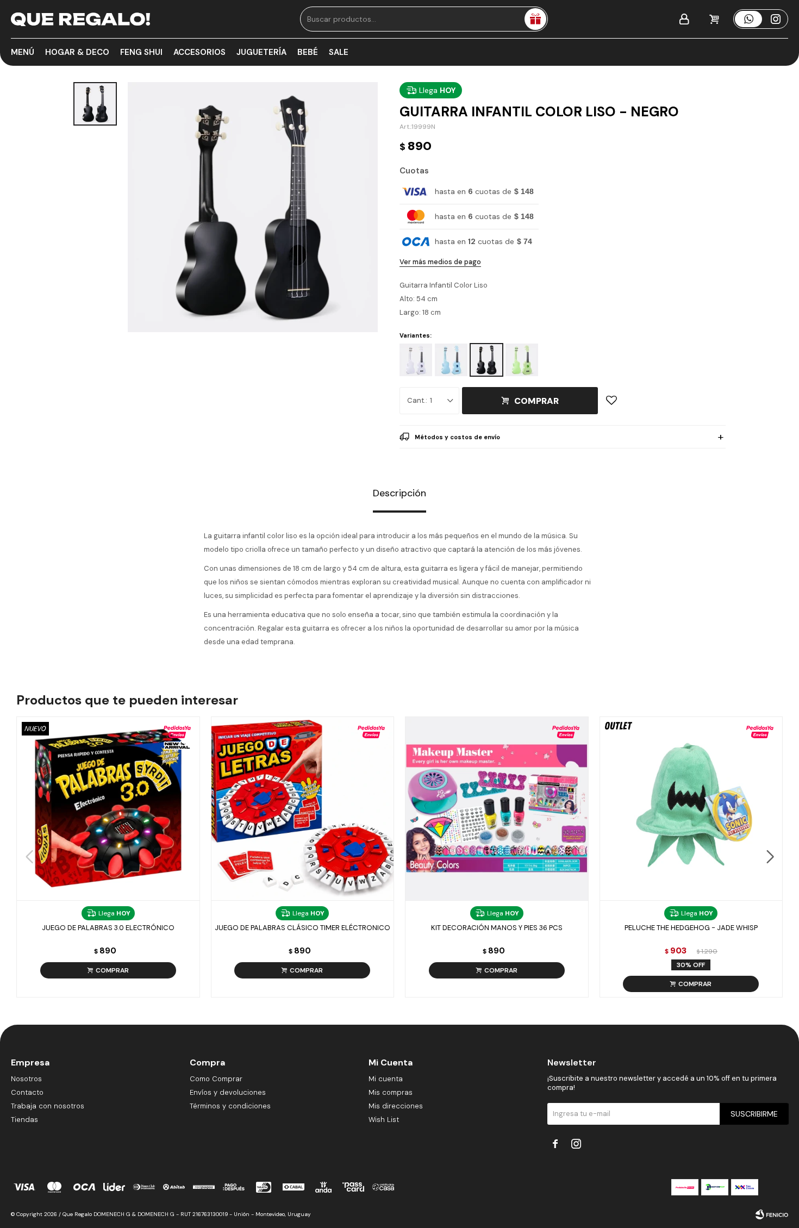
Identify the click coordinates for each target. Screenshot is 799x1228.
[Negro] (486, 360)
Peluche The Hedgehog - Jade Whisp (691, 927)
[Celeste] (451, 360)
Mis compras (391, 1092)
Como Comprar (216, 1078)
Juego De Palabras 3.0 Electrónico (108, 927)
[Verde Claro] (521, 360)
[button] (770, 857)
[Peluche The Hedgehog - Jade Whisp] (691, 808)
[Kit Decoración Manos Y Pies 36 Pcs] (497, 808)
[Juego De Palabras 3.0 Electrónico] (108, 808)
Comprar (536, 401)
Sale (338, 52)
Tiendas (24, 1119)
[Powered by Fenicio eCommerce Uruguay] (772, 1214)
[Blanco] (416, 360)
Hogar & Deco (77, 52)
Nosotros (26, 1078)
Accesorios (199, 52)
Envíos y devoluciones (228, 1092)
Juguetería (261, 52)
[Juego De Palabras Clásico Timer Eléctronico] (303, 808)
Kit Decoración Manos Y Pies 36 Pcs (497, 927)
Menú (22, 52)
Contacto (27, 1092)
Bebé (307, 52)
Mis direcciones (396, 1106)
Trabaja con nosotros (47, 1106)
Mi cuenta (386, 1078)
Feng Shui (141, 52)
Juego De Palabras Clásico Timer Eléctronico (302, 927)
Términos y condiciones (230, 1106)
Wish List (384, 1119)
